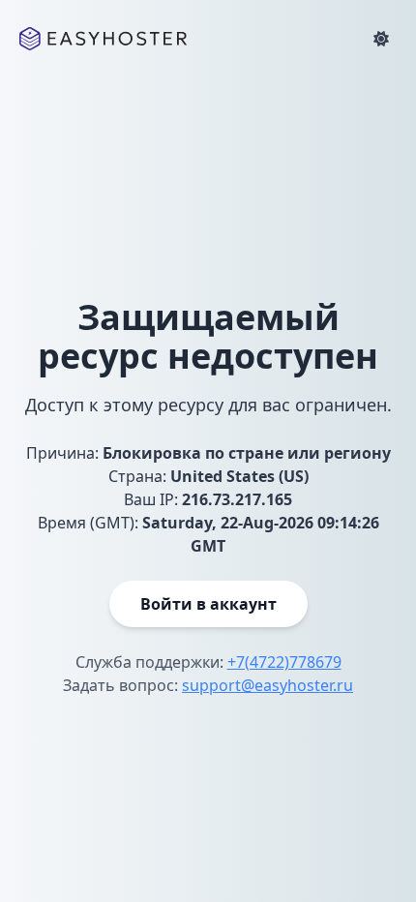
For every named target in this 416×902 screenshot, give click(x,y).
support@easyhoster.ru (267, 685)
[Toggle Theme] (381, 38)
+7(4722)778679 (284, 662)
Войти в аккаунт (208, 604)
